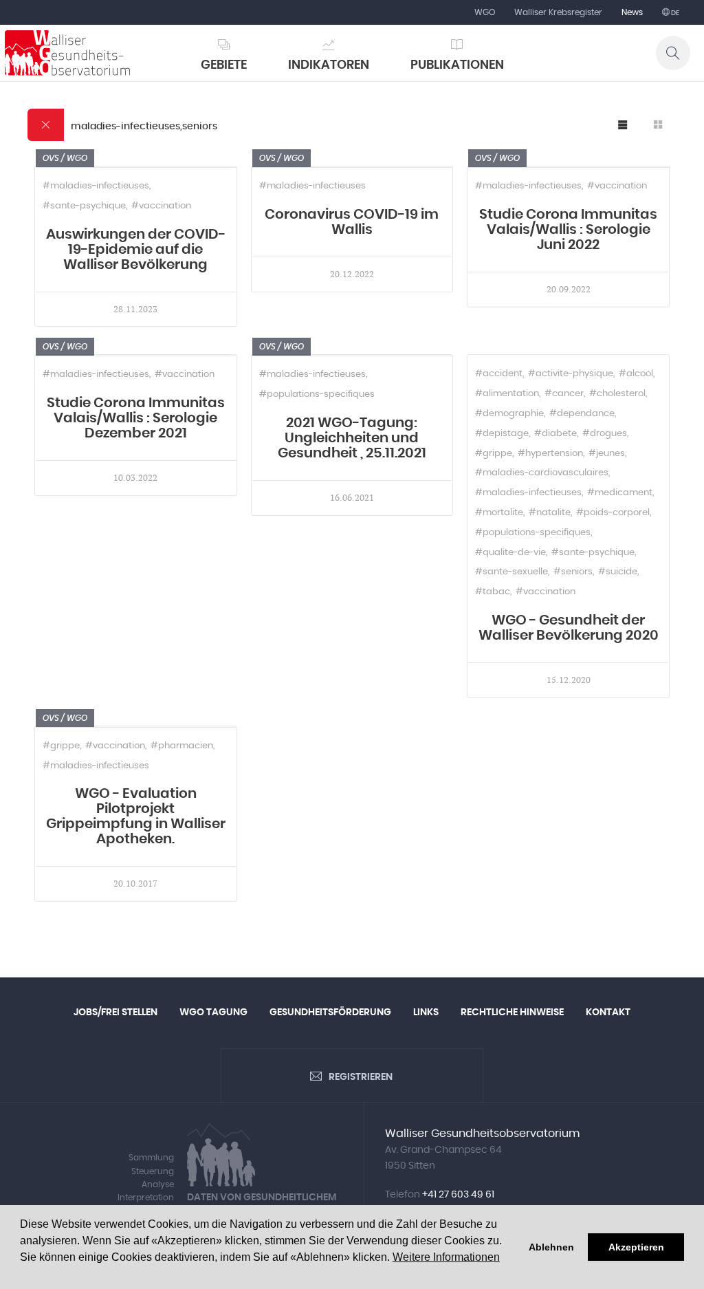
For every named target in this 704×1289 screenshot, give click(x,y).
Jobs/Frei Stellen (115, 1012)
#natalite (550, 512)
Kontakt (608, 1012)
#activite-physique (570, 373)
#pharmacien (182, 745)
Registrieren (361, 1077)
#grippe (493, 453)
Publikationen (457, 65)
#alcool (636, 373)
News (632, 12)
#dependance (582, 413)
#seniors (573, 571)
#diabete (555, 433)
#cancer (564, 393)
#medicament (619, 492)
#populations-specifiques (317, 394)
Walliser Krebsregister (558, 12)
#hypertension (550, 453)
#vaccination (161, 206)
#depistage (502, 433)
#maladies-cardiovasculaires (541, 472)
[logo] (67, 53)
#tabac (492, 591)
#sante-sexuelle (511, 571)
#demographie (509, 413)
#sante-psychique (84, 206)
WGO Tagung (213, 1012)
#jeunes (606, 453)
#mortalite (499, 512)
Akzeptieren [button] (636, 1247)
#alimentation (507, 393)
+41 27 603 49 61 (458, 1195)
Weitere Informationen (446, 1257)
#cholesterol (617, 393)
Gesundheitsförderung (330, 1012)
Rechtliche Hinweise (512, 1012)
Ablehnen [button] (551, 1247)
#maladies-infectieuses (96, 186)
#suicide (617, 571)
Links (426, 1012)
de (674, 13)
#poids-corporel (613, 512)
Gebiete (224, 65)
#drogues (604, 433)
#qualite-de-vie (510, 552)
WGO (484, 12)
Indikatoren (328, 65)
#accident (498, 373)
